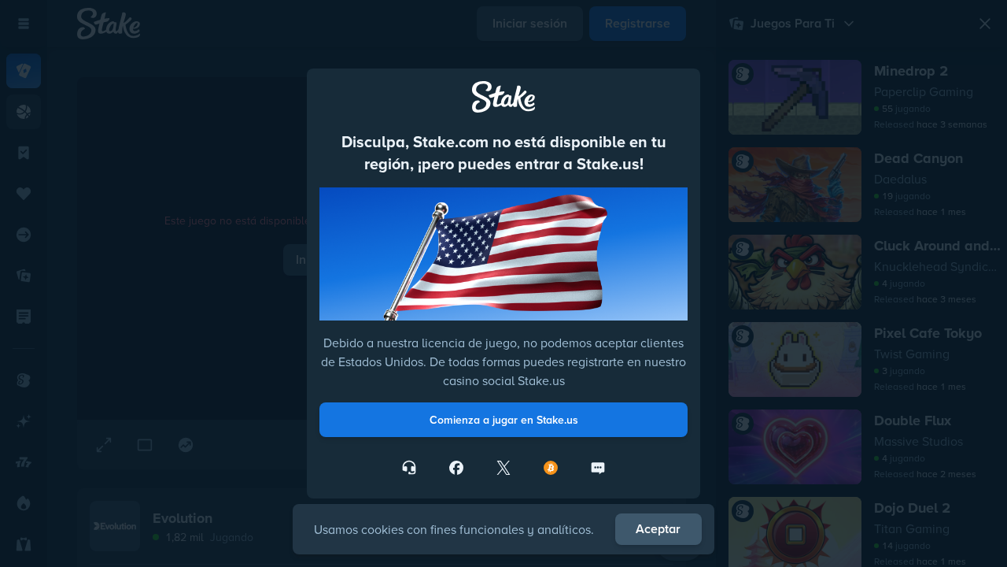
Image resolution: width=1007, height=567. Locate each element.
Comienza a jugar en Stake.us (504, 420)
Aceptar (658, 529)
